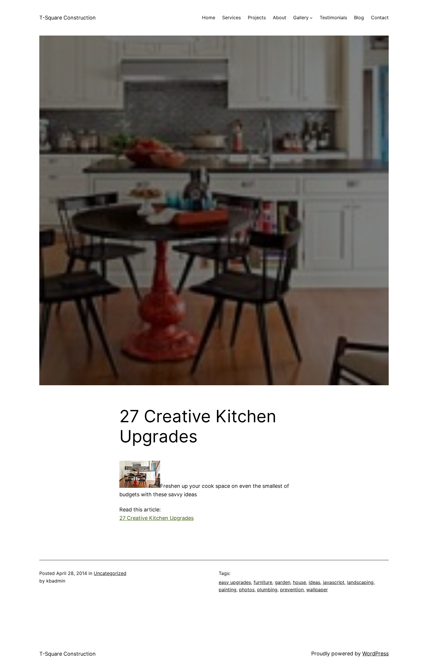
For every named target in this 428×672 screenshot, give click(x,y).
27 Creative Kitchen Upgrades (156, 518)
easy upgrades (235, 582)
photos (246, 589)
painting (227, 589)
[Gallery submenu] (311, 17)
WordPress (375, 653)
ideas (314, 582)
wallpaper (317, 589)
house (299, 582)
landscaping (360, 582)
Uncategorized (110, 573)
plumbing (267, 589)
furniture (263, 582)
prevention (292, 589)
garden (282, 582)
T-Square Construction (67, 18)
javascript (333, 582)
